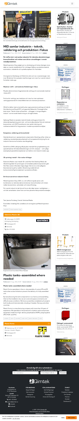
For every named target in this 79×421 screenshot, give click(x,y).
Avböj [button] (62, 417)
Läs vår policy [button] (16, 418)
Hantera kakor (40, 413)
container (6, 318)
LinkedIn (12, 404)
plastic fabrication (33, 318)
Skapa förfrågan (30, 390)
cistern (12, 318)
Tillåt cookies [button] (71, 417)
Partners (67, 397)
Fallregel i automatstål (65, 323)
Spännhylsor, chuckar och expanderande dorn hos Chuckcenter (65, 28)
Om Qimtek (67, 394)
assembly (17, 318)
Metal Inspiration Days (15, 209)
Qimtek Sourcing (30, 397)
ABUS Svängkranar (64, 250)
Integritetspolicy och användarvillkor (39, 411)
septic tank (24, 318)
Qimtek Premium (49, 392)
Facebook (12, 406)
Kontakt (67, 399)
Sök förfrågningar (49, 390)
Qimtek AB (43, 409)
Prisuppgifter (49, 394)
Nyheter (67, 390)
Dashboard (66, 401)
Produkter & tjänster (67, 392)
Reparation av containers (62, 103)
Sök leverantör (30, 392)
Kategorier (30, 394)
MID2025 (6, 209)
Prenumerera (63, 373)
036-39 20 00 (10, 229)
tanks (40, 318)
